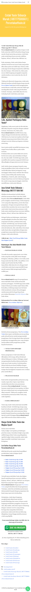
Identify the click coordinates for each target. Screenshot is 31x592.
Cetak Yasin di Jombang (12, 550)
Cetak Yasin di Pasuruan (12, 560)
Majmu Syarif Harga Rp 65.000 (14, 472)
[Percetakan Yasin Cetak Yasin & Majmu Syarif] (13, 2)
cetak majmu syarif (9, 569)
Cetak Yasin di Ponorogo (12, 563)
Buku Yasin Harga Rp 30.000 (14, 464)
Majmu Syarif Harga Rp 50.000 (14, 470)
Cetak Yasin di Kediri (11, 552)
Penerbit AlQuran (20, 294)
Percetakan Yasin (6, 85)
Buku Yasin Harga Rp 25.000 (14, 462)
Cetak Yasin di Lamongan (12, 554)
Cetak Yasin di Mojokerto (12, 558)
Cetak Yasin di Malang (12, 556)
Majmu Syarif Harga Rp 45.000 (14, 468)
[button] (28, 589)
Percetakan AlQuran (15, 302)
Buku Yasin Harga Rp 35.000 (14, 466)
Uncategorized (8, 567)
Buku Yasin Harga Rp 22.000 (14, 459)
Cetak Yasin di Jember (11, 548)
